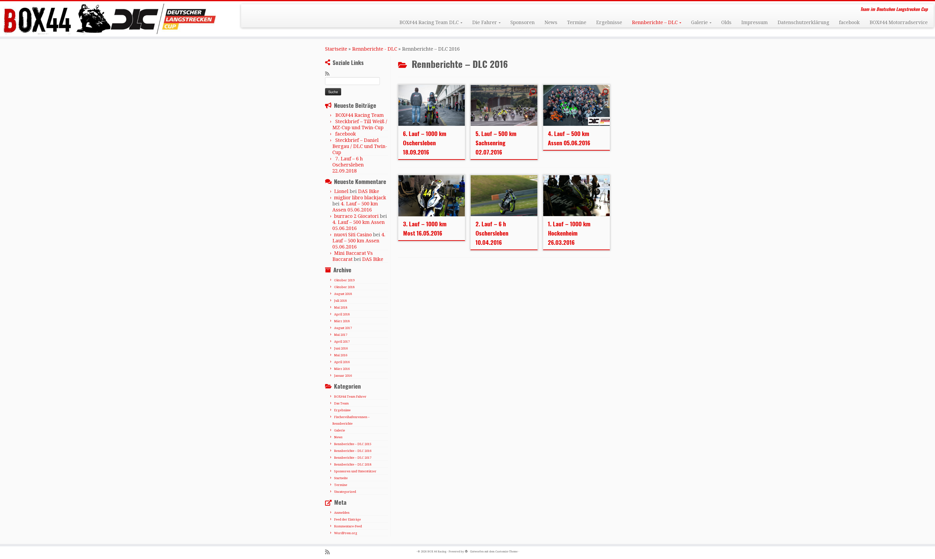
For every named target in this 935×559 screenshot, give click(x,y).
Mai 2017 (340, 335)
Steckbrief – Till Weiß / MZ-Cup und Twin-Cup (359, 124)
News (550, 22)
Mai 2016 (340, 355)
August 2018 (343, 294)
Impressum (754, 22)
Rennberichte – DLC (655, 22)
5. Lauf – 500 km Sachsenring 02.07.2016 (496, 142)
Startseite (336, 49)
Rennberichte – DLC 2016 (352, 451)
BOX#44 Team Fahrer (350, 396)
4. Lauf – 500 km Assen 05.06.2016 (355, 207)
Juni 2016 (341, 348)
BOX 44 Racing (436, 551)
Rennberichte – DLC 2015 (352, 444)
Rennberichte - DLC (374, 49)
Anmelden (341, 512)
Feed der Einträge (347, 519)
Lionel (341, 191)
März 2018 (342, 321)
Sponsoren (522, 22)
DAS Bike (368, 191)
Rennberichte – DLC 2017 (352, 457)
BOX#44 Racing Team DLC (429, 22)
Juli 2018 (340, 300)
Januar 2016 (343, 375)
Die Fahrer (485, 22)
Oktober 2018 (344, 287)
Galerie (700, 22)
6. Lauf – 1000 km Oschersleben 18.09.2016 (424, 142)
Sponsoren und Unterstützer (355, 471)
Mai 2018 (340, 307)
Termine (576, 22)
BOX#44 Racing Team (359, 115)
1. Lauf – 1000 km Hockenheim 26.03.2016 (569, 233)
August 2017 (343, 328)
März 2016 (342, 369)
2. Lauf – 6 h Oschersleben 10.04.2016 (492, 233)
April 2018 (342, 314)
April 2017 (342, 341)
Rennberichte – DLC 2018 (352, 464)
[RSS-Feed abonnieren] (329, 74)
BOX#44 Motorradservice (899, 22)
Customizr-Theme (506, 551)
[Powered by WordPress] (466, 550)
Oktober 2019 (344, 280)
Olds (726, 22)
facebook (849, 22)
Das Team (341, 403)
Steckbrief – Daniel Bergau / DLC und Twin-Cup (359, 146)
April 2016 (342, 362)
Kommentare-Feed (348, 526)
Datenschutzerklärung (803, 22)
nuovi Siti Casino (353, 235)
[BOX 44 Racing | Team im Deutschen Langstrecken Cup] (108, 19)
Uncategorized (345, 492)
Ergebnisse (609, 22)
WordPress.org (345, 533)
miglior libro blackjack (360, 198)
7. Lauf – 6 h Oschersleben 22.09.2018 (348, 165)
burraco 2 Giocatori (356, 216)
